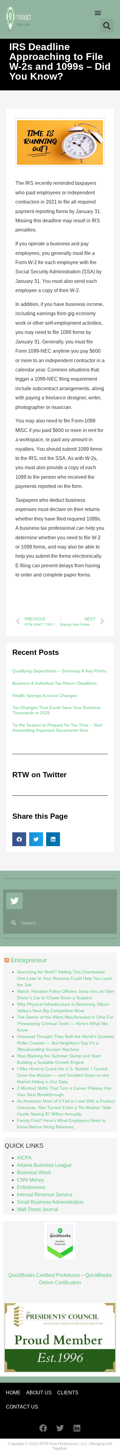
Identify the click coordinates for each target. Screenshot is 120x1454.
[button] (98, 12)
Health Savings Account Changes (44, 695)
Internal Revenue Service (44, 1194)
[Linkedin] (77, 1428)
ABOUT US (39, 1392)
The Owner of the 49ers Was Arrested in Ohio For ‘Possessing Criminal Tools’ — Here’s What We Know (65, 1023)
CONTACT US (22, 1406)
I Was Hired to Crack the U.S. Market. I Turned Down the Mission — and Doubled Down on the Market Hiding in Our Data (63, 1075)
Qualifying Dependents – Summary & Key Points (59, 670)
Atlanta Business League (44, 1165)
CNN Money (30, 1180)
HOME (13, 1392)
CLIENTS (67, 1392)
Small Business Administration (50, 1202)
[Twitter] (14, 901)
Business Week (34, 1172)
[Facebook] (43, 1428)
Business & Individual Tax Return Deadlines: (55, 683)
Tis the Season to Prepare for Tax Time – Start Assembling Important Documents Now (57, 728)
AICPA (24, 1157)
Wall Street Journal (37, 1209)
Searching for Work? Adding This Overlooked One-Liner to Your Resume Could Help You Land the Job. (64, 978)
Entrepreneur (29, 960)
